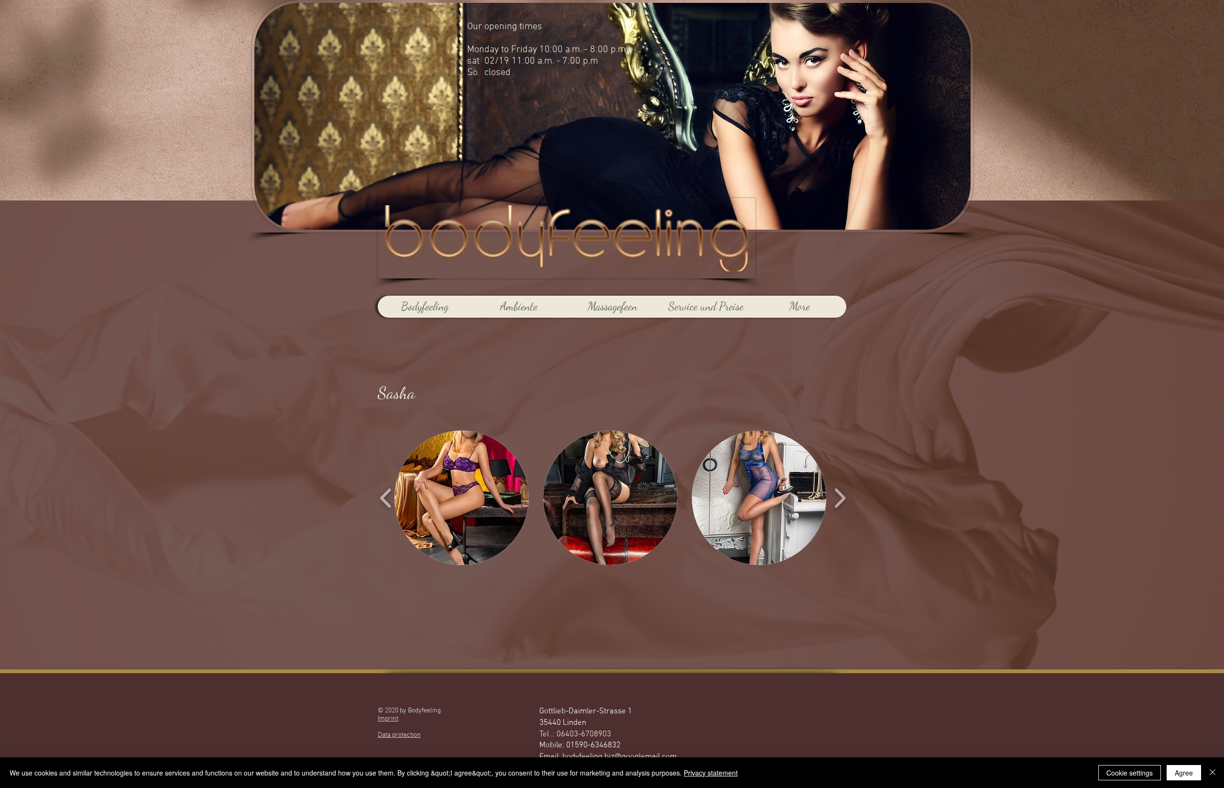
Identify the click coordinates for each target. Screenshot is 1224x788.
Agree (1184, 772)
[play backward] (386, 497)
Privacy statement (711, 772)
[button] (461, 498)
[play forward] (840, 497)
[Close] (1212, 772)
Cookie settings (1129, 772)
